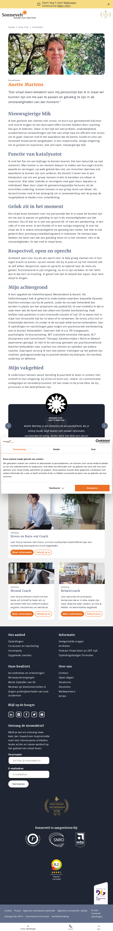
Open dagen (66, 677)
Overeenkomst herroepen (37, 916)
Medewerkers (67, 691)
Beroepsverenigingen (21, 677)
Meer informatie (22, 552)
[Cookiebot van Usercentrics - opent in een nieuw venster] (98, 441)
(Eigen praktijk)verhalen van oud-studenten (28, 693)
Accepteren (92, 488)
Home (11, 27)
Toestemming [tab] (19, 449)
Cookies (8, 910)
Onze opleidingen (28, 928)
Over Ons (23, 27)
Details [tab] (56, 449)
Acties (62, 696)
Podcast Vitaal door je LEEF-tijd (78, 650)
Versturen (18, 784)
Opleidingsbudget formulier (76, 655)
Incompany (15, 650)
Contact (70, 929)
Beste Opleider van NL (22, 682)
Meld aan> (70, 2)
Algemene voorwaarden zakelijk (72, 910)
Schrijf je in (43, 552)
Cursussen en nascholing (23, 646)
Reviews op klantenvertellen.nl (27, 686)
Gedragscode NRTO (13, 916)
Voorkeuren (54, 488)
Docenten (37, 27)
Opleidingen (15, 641)
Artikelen (64, 646)
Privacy (17, 910)
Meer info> (64, 5)
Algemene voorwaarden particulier (39, 910)
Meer (98, 929)
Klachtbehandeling (60, 916)
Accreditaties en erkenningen (26, 673)
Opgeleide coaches (19, 655)
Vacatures (65, 682)
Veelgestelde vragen (71, 641)
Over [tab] (93, 449)
